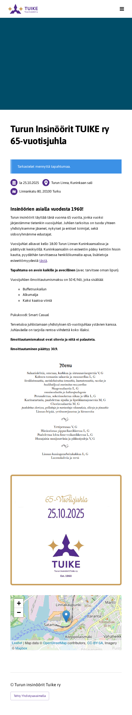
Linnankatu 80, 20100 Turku (40, 191)
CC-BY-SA (95, 642)
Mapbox (21, 647)
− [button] (19, 612)
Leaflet (17, 642)
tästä (43, 260)
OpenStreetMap (55, 642)
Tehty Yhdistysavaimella (30, 696)
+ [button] (19, 603)
